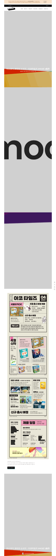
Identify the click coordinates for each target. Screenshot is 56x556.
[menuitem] (21, 9)
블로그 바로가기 (11, 467)
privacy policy (31, 1)
